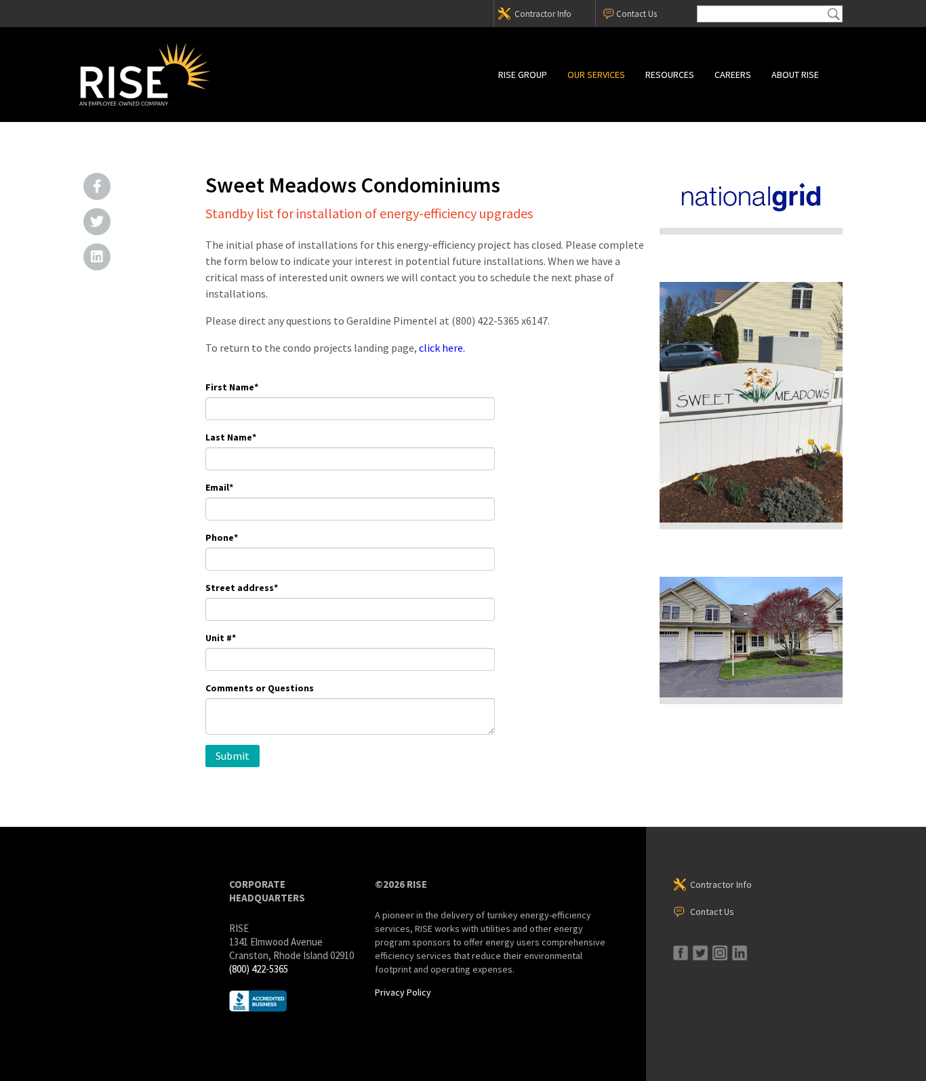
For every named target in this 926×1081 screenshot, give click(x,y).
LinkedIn (96, 256)
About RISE (795, 74)
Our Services (596, 74)
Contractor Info (543, 14)
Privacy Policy (403, 992)
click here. (442, 347)
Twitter (96, 221)
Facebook (96, 186)
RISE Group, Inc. (195, 74)
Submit (834, 14)
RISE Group (522, 74)
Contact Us (636, 14)
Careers (732, 74)
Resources (669, 74)
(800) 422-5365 (258, 968)
